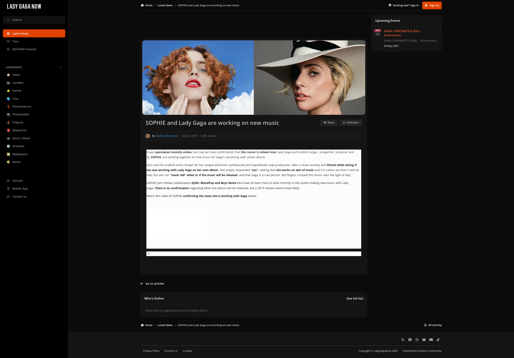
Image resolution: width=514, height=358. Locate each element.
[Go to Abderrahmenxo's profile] (148, 136)
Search (17, 20)
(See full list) (355, 298)
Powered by (422, 351)
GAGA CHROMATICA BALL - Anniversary (403, 33)
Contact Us (171, 351)
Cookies (187, 351)
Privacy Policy (151, 351)
